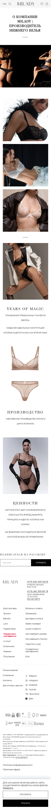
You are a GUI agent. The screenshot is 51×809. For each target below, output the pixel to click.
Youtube (32, 689)
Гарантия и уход (33, 644)
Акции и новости (33, 629)
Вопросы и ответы (34, 608)
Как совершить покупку (36, 639)
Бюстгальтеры (10, 608)
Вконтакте (34, 694)
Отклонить (25, 794)
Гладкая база (9, 629)
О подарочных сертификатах (32, 650)
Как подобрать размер (36, 634)
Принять (25, 803)
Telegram (33, 676)
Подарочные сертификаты (10, 635)
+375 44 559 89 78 (21, 757)
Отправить (41, 563)
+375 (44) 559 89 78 (37, 591)
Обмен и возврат (33, 624)
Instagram (33, 680)
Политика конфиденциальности (17, 765)
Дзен (31, 698)
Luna (5, 624)
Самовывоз (31, 613)
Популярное (9, 656)
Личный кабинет (10, 670)
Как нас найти (33, 599)
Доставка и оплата (34, 618)
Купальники (8, 646)
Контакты (7, 680)
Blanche (6, 618)
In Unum (7, 641)
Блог (28, 656)
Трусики (7, 613)
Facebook (33, 685)
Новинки (7, 651)
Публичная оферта (11, 769)
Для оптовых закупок (13, 685)
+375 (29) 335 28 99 (37, 582)
